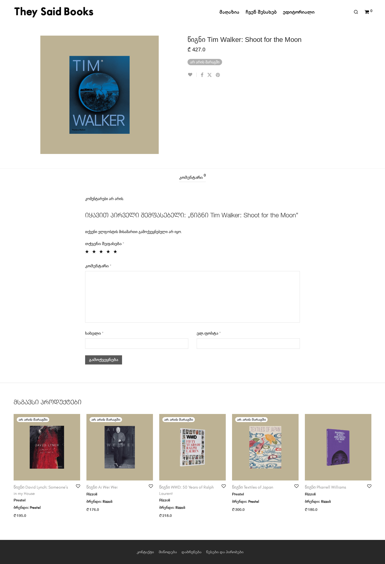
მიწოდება (168, 552)
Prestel (35, 507)
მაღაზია (229, 12)
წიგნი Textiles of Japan (252, 487)
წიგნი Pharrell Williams (325, 487)
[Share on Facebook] (202, 75)
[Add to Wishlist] (192, 75)
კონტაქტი (145, 552)
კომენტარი (192, 176)
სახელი (94, 333)
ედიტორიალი (299, 12)
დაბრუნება (191, 552)
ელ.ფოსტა (209, 333)
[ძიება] (355, 12)
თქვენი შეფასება (104, 243)
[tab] (192, 177)
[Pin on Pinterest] (218, 75)
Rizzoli (107, 501)
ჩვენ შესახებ (261, 12)
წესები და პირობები (225, 552)
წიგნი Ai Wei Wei (102, 487)
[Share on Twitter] (209, 75)
